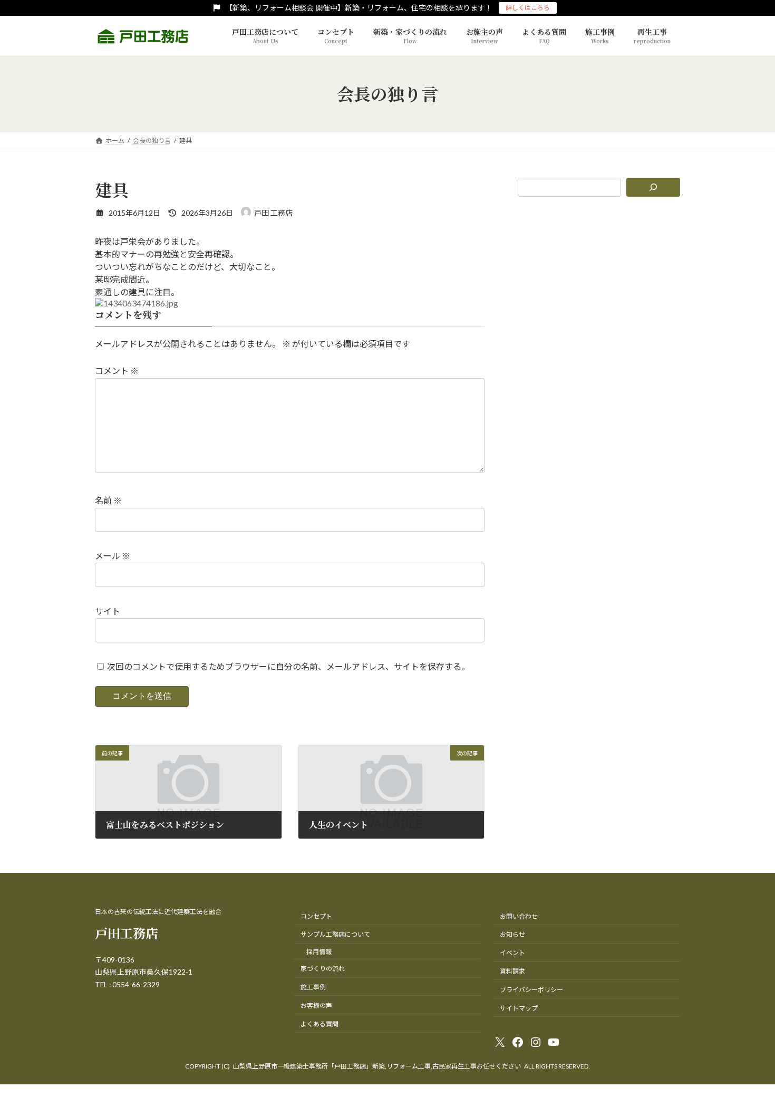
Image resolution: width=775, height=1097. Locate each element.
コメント (117, 370)
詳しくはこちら (528, 8)
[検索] (653, 187)
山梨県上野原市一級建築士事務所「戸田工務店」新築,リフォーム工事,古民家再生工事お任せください (377, 1066)
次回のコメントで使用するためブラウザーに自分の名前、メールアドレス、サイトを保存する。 (288, 666)
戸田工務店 (126, 932)
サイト (107, 611)
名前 (108, 500)
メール (112, 556)
